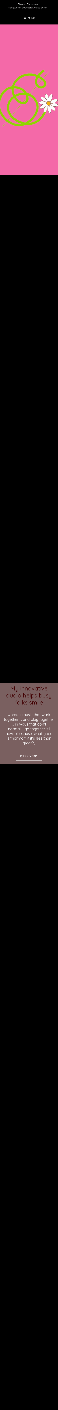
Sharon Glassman (29, 5)
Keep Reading (29, 756)
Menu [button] (31, 17)
